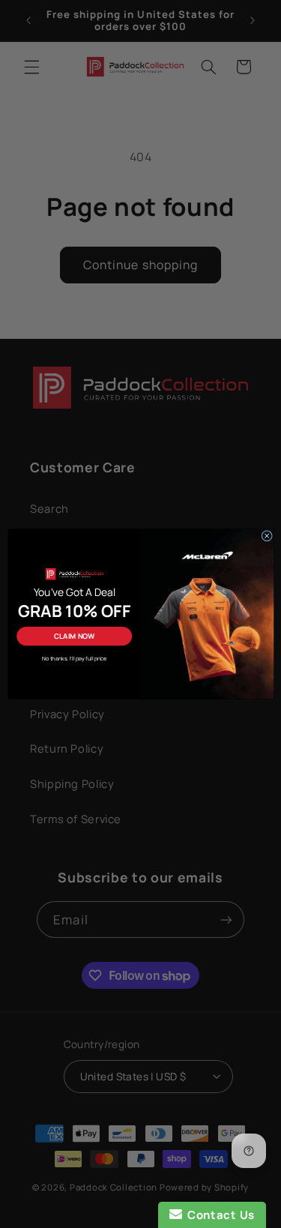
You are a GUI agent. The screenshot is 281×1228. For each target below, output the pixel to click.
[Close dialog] (266, 536)
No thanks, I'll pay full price (73, 658)
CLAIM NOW (74, 636)
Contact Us (218, 1215)
